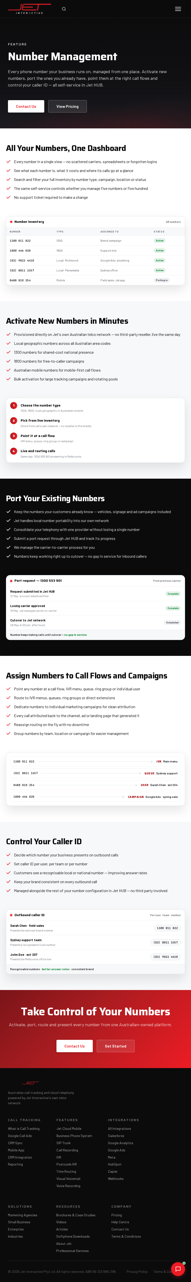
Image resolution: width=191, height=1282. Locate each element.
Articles (62, 1229)
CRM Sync (15, 1143)
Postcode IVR (66, 1164)
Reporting (15, 1164)
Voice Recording (68, 1186)
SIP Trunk (63, 1143)
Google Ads (116, 1150)
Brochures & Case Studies (76, 1215)
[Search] (64, 9)
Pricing (116, 1215)
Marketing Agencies (22, 1215)
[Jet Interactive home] (29, 9)
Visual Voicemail (68, 1179)
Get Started (115, 1046)
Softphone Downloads (73, 1236)
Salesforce (116, 1136)
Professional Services (72, 1251)
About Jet (64, 1244)
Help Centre (120, 1222)
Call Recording (67, 1150)
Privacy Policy (137, 1271)
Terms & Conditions (126, 1236)
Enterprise (16, 1229)
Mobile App (16, 1150)
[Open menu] (178, 9)
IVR (58, 1157)
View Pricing (67, 106)
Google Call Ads (20, 1136)
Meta (111, 1157)
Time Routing (66, 1171)
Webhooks (116, 1179)
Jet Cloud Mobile (68, 1129)
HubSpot (115, 1164)
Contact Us (26, 106)
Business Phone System (74, 1136)
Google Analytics (120, 1143)
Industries (15, 1236)
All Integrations (119, 1129)
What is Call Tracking (24, 1129)
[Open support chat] (178, 1269)
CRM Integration (20, 1157)
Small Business (19, 1222)
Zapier (113, 1171)
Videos (61, 1222)
